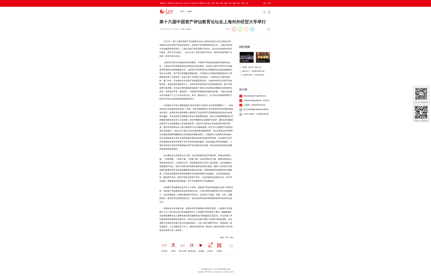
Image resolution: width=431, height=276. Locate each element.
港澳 (225, 3)
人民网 (182, 11)
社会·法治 (186, 3)
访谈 (213, 3)
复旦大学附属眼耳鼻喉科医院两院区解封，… (259, 109)
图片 (238, 3)
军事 (221, 3)
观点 (208, 3)
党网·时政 (170, 3)
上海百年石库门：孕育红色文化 (253, 75)
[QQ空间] (246, 29)
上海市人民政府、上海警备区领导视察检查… (259, 114)
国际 (217, 3)
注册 (269, 3)
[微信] (240, 29)
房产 (247, 3)
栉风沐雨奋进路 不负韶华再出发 (254, 96)
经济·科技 (178, 3)
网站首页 (163, 3)
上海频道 (189, 11)
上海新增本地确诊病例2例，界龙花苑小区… (258, 100)
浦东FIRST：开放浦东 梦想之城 (253, 71)
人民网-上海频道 (185, 29)
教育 (242, 3)
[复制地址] (252, 29)
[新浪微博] (234, 29)
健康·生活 (202, 3)
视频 (234, 3)
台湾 (230, 3)
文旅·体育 (194, 3)
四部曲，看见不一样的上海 (251, 67)
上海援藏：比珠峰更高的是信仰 (254, 105)
